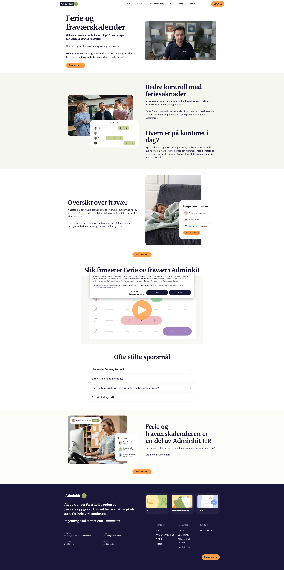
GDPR (129, 4)
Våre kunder (184, 535)
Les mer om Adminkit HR (158, 454)
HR (170, 4)
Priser (180, 4)
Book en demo (75, 65)
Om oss (182, 530)
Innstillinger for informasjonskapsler (136, 292)
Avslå (180, 292)
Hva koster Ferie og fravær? (108, 369)
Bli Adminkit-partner (184, 541)
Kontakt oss (184, 547)
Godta (157, 292)
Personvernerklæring (170, 281)
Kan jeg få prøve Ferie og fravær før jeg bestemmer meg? (125, 388)
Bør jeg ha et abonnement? (107, 378)
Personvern (206, 530)
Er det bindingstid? (103, 397)
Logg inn (218, 4)
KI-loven (140, 4)
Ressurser (193, 4)
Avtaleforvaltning (157, 4)
